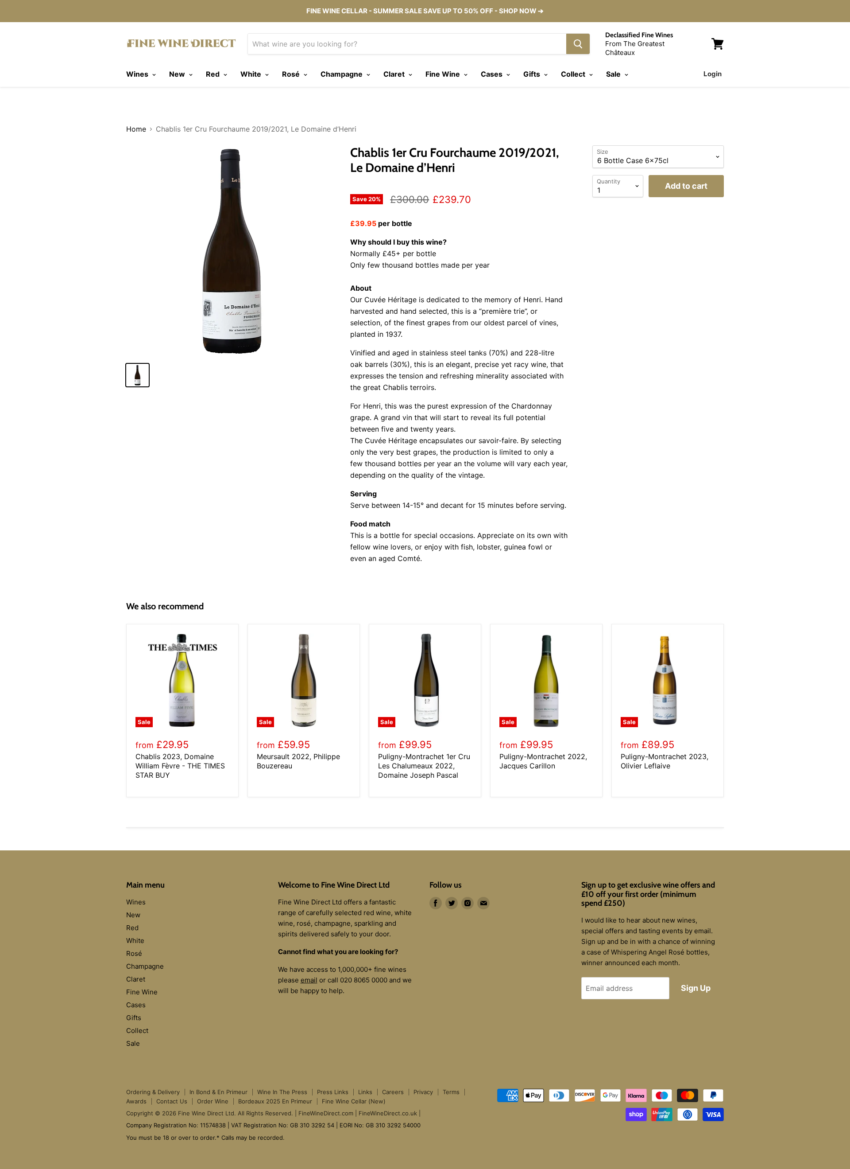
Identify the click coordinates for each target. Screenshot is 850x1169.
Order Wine (212, 1101)
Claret (394, 74)
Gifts (532, 74)
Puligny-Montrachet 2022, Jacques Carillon (543, 761)
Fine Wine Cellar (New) (354, 1101)
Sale (614, 74)
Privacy (423, 1091)
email (309, 980)
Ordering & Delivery (153, 1091)
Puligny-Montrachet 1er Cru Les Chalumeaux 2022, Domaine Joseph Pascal (424, 765)
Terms (451, 1091)
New (178, 74)
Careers (393, 1091)
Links (365, 1091)
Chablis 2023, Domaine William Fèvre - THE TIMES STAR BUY (180, 765)
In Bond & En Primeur (218, 1091)
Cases (492, 74)
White (251, 74)
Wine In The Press (282, 1091)
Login (712, 74)
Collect (574, 74)
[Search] (578, 44)
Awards (136, 1101)
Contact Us (171, 1101)
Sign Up (696, 988)
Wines (138, 74)
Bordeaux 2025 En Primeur (275, 1101)
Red (213, 74)
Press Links (332, 1091)
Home (136, 129)
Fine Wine (443, 74)
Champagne (342, 74)
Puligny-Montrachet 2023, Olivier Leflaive (664, 761)
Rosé (291, 74)
